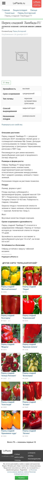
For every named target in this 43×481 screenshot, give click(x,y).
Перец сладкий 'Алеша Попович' (8, 374)
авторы (30, 456)
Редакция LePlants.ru (10, 257)
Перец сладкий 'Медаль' (7, 345)
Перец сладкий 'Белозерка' (29, 374)
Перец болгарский (27, 13)
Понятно (21, 478)
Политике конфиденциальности (25, 473)
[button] (21, 56)
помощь (18, 460)
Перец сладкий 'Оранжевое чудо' (9, 432)
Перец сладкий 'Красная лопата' (30, 345)
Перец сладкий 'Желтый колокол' (9, 287)
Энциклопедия (20, 10)
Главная (6, 10)
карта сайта (19, 457)
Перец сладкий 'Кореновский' (29, 316)
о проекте (31, 453)
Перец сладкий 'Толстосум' (7, 403)
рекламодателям (34, 459)
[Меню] (4, 3)
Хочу (7, 82)
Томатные (9, 13)
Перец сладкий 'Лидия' (29, 287)
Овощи (33, 10)
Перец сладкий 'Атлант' (29, 403)
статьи (17, 454)
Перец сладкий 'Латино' (29, 432)
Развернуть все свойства (12, 124)
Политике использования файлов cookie (22, 471)
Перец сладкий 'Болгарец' (7, 316)
